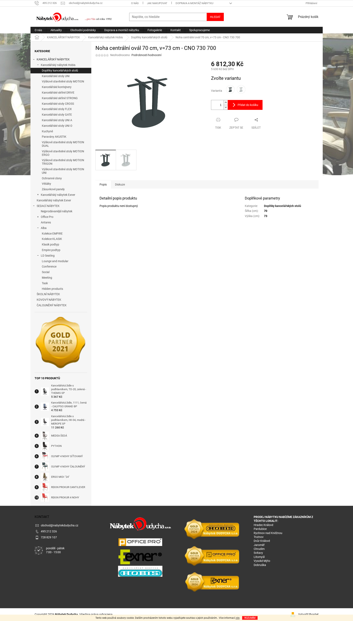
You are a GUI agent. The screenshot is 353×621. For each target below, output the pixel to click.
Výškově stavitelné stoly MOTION (63, 81)
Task (45, 283)
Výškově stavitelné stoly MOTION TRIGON (63, 161)
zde (237, 617)
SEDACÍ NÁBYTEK (48, 206)
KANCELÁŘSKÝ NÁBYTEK (53, 59)
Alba (44, 228)
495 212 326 (49, 531)
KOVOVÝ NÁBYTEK (49, 299)
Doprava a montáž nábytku (194, 3)
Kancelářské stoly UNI (56, 76)
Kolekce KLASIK (52, 239)
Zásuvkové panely (53, 189)
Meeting (47, 277)
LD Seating (48, 255)
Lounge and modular (55, 261)
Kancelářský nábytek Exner (58, 194)
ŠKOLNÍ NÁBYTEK (48, 294)
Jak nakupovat (157, 3)
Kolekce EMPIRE (52, 233)
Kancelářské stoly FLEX (57, 109)
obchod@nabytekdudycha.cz (59, 525)
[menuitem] (38, 30)
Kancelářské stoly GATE (57, 114)
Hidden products (52, 288)
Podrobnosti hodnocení (146, 55)
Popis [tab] (103, 184)
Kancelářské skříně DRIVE (58, 92)
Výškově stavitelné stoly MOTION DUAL (63, 144)
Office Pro (47, 216)
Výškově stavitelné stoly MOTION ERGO (63, 153)
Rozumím (249, 617)
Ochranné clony (52, 178)
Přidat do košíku (248, 105)
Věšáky (46, 183)
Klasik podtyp (50, 244)
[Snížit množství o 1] (226, 107)
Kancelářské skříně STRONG (60, 98)
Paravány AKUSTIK (54, 136)
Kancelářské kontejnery (57, 87)
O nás (135, 3)
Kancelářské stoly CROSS (58, 103)
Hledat (215, 17)
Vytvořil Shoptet (308, 614)
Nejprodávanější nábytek (56, 211)
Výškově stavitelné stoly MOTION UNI (63, 171)
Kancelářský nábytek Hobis (58, 65)
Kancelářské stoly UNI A (57, 120)
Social (45, 272)
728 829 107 (49, 537)
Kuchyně (47, 131)
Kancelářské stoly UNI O (57, 125)
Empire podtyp (51, 250)
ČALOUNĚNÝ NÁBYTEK (52, 305)
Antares (46, 222)
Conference (49, 266)
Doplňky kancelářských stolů (60, 70)
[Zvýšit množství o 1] (226, 102)
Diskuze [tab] (120, 184)
